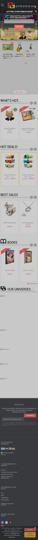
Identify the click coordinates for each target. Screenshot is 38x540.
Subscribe (19, 26)
